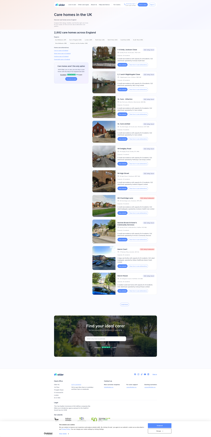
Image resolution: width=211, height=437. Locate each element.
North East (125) (100, 40)
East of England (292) (75, 40)
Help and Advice (104, 4)
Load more (124, 304)
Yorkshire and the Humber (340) (79, 43)
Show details (63, 433)
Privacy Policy (65, 429)
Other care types (83, 4)
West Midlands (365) (61, 43)
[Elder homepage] (60, 4)
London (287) (88, 40)
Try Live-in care (71, 79)
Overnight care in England (62, 59)
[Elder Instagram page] (138, 374)
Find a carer (143, 4)
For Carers (117, 4)
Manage (158, 431)
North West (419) (112, 40)
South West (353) (138, 40)
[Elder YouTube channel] (145, 374)
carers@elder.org (131, 387)
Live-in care (72, 4)
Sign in (152, 4)
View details (122, 65)
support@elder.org (149, 387)
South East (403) (125, 40)
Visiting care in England (61, 56)
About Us (94, 4)
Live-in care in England (61, 50)
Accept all (160, 425)
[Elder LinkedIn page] (148, 374)
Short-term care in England (62, 53)
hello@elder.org (108, 387)
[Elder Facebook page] (135, 374)
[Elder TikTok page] (141, 374)
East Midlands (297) (60, 40)
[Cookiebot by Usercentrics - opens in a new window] (48, 434)
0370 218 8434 (76, 384)
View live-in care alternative (138, 65)
